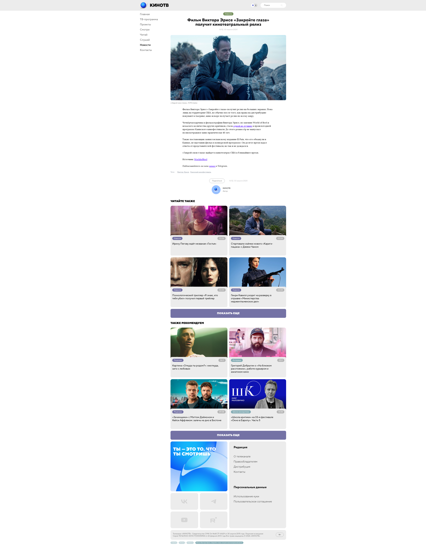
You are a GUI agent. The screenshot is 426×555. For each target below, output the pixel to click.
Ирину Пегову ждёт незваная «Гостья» (194, 243)
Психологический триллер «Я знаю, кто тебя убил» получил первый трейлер (195, 297)
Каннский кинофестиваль (200, 172)
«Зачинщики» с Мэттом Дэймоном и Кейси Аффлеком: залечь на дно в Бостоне (196, 419)
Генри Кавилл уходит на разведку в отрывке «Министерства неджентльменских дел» (251, 298)
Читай (143, 34)
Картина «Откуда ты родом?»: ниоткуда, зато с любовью (195, 367)
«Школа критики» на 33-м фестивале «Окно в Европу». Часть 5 (252, 419)
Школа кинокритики (241, 412)
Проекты (145, 24)
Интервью (237, 360)
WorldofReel (200, 159)
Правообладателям (245, 461)
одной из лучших (242, 126)
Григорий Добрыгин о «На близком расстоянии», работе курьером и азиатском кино (251, 368)
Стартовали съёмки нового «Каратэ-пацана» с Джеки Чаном (252, 245)
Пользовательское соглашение (253, 501)
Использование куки (246, 496)
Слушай (145, 39)
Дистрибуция (242, 466)
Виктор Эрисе (183, 172)
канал (212, 166)
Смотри (145, 29)
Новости (145, 45)
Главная (145, 14)
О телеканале (242, 456)
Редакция (240, 447)
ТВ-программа (149, 19)
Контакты (146, 50)
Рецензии (178, 360)
